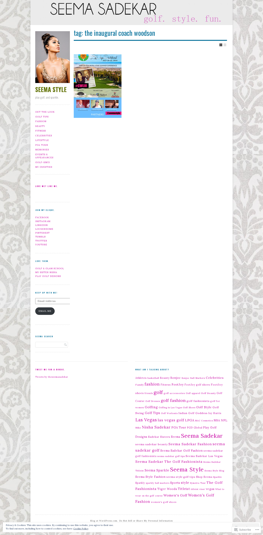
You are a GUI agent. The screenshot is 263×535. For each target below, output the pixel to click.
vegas (210, 489)
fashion (152, 384)
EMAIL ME (45, 311)
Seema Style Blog (214, 470)
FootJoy (178, 384)
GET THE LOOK (45, 112)
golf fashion (173, 400)
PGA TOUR (41, 145)
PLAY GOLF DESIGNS (48, 276)
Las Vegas (146, 420)
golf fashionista (198, 401)
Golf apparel (193, 393)
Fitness (166, 384)
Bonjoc (175, 378)
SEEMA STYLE (51, 89)
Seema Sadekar (202, 435)
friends (149, 393)
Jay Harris (214, 413)
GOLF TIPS (42, 116)
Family (139, 384)
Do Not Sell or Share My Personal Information (146, 520)
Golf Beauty (208, 393)
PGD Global (194, 427)
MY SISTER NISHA (46, 272)
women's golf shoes (164, 502)
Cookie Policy (80, 528)
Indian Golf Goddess (193, 413)
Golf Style (204, 407)
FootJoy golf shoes (197, 384)
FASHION (40, 121)
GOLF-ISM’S (42, 162)
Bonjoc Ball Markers (193, 378)
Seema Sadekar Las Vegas (204, 456)
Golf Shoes (189, 407)
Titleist (184, 489)
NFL (224, 420)
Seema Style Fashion (150, 477)
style (185, 482)
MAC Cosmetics (204, 420)
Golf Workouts (169, 413)
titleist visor (198, 489)
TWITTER (41, 240)
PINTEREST (42, 232)
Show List (225, 45)
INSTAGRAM (42, 221)
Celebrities (215, 378)
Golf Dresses (152, 401)
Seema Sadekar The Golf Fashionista (169, 461)
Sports (175, 483)
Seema (175, 437)
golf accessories (174, 393)
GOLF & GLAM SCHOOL (49, 268)
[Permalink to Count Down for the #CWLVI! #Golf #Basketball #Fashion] (97, 86)
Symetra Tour (198, 483)
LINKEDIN (41, 225)
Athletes (141, 378)
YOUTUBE (41, 244)
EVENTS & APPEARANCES (44, 156)
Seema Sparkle (157, 470)
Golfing (151, 407)
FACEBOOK (42, 217)
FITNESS (40, 130)
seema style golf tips (180, 477)
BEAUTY (40, 126)
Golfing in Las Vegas (170, 407)
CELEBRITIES (43, 135)
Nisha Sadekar (156, 427)
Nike (138, 427)
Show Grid (220, 45)
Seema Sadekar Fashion (190, 444)
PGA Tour (178, 427)
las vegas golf (171, 420)
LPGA (189, 420)
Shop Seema (204, 476)
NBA (217, 420)
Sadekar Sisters (159, 437)
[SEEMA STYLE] (131, 13)
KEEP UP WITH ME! (46, 292)
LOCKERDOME (44, 229)
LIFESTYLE (42, 140)
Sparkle (217, 477)
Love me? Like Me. (46, 186)
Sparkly (140, 482)
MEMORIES (42, 149)
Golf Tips (152, 413)
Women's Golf (175, 495)
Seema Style (187, 469)
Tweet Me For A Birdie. (50, 369)
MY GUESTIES (43, 167)
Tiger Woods (167, 489)
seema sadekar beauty (151, 444)
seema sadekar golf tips (171, 456)
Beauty (165, 378)
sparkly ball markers (157, 483)
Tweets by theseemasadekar (51, 377)
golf (158, 392)
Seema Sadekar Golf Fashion (181, 450)
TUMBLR (40, 236)
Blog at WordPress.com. (104, 520)
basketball (153, 378)
